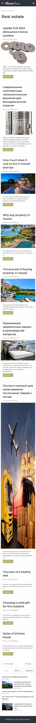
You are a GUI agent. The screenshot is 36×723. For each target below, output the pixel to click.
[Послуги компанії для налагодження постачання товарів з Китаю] (18, 476)
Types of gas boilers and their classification (17, 691)
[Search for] (34, 4)
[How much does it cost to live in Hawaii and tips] (18, 183)
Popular (5, 671)
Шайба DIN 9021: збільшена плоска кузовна (15, 32)
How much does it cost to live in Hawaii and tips (16, 163)
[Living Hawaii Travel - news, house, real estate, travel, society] (12, 3)
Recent (17, 671)
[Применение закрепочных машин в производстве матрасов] (18, 350)
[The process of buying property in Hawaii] (18, 290)
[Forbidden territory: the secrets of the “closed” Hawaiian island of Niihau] (7, 684)
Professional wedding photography (15, 677)
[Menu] (2, 4)
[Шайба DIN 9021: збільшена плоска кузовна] (18, 52)
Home (5, 11)
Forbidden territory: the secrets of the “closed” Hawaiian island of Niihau (23, 684)
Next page (28, 664)
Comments (29, 671)
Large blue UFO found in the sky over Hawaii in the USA (23, 706)
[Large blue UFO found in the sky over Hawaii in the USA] (7, 706)
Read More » (8, 76)
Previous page (9, 664)
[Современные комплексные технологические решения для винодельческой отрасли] (18, 123)
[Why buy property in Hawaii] (18, 236)
